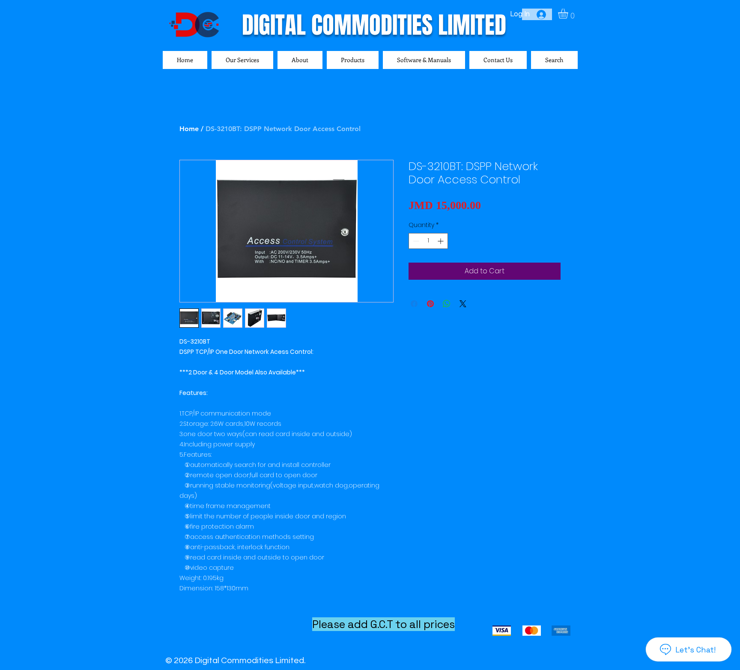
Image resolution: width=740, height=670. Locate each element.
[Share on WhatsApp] (447, 304)
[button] (569, 13)
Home (189, 129)
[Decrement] (415, 240)
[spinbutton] (428, 240)
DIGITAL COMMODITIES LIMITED (374, 25)
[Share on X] (463, 304)
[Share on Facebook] (414, 304)
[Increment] (441, 240)
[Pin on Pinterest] (430, 304)
